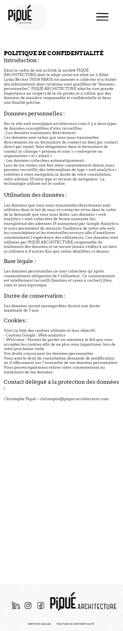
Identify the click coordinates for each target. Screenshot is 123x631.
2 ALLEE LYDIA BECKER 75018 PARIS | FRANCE (46, 618)
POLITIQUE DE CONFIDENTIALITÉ (75, 623)
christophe (50, 398)
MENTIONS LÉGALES (39, 623)
